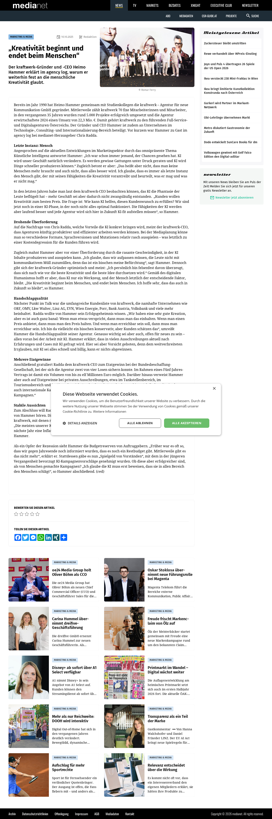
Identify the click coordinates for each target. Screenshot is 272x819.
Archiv (12, 813)
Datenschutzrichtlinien (35, 813)
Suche (252, 16)
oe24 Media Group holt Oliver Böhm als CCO (71, 572)
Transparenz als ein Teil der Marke (168, 718)
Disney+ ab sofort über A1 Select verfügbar (74, 670)
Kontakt (129, 813)
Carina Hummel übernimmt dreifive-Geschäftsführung (70, 623)
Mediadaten (186, 16)
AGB (96, 813)
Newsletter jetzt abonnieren (232, 197)
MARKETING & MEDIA (21, 36)
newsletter (217, 174)
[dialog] (136, 409)
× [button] (214, 388)
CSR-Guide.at (209, 16)
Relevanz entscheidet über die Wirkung (166, 767)
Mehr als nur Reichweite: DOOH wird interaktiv (73, 718)
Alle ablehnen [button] (140, 423)
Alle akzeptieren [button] (186, 423)
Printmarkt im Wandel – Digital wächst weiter (168, 670)
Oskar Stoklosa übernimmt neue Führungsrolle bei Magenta (170, 574)
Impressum (81, 813)
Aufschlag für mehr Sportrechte (68, 767)
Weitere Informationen (109, 411)
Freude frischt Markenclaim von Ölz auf (168, 621)
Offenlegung (62, 813)
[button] (80, 423)
